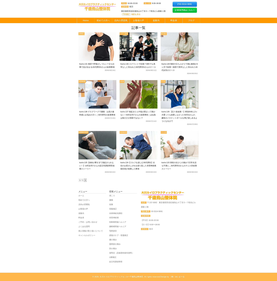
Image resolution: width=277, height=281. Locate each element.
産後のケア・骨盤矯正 (118, 235)
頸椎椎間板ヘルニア (117, 222)
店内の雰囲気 (84, 204)
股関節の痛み (115, 244)
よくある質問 (84, 226)
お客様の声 (83, 209)
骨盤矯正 (113, 209)
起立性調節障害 (115, 262)
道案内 (81, 213)
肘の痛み (113, 249)
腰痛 (111, 200)
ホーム (81, 196)
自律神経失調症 (115, 213)
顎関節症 (113, 231)
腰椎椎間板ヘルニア (117, 226)
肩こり (112, 196)
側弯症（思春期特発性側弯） (121, 253)
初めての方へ (84, 200)
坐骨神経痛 (114, 218)
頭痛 (111, 204)
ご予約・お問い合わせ (87, 222)
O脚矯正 (112, 257)
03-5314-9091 (185, 4)
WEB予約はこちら (185, 10)
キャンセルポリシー (86, 235)
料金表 (81, 218)
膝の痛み (113, 240)
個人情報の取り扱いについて (90, 231)
